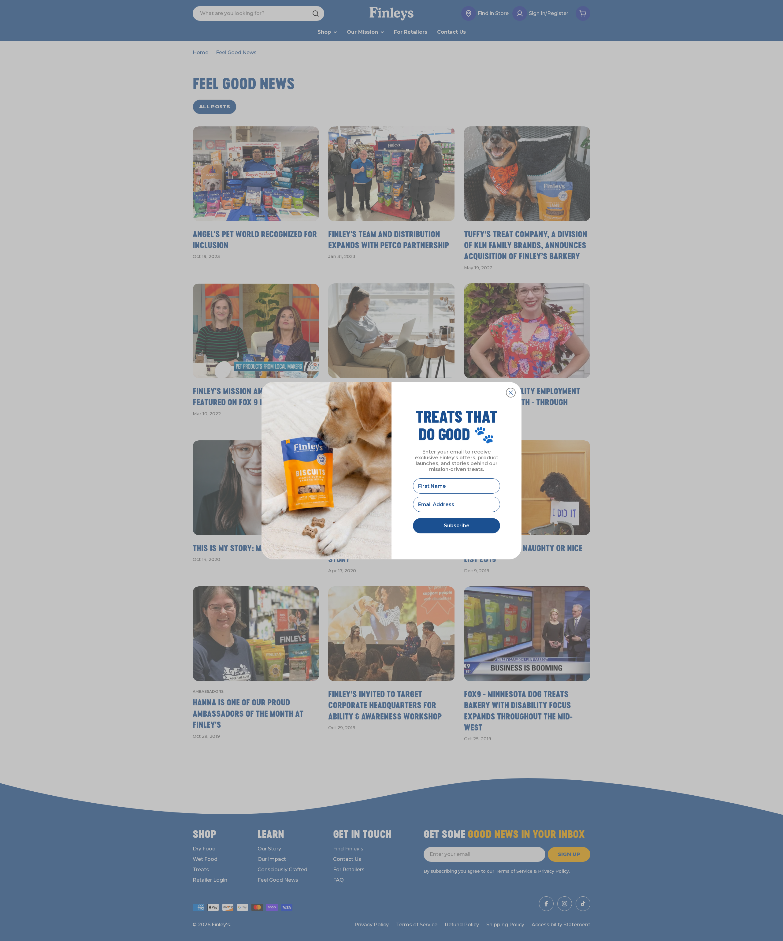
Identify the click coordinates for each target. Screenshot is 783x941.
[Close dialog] (510, 392)
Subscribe (456, 525)
